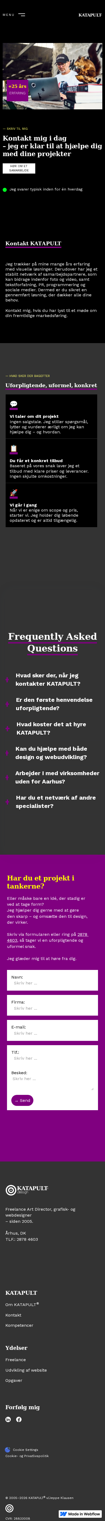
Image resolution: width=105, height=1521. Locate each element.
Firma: (18, 1002)
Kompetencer (19, 1325)
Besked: (19, 1072)
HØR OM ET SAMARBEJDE (19, 168)
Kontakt (13, 1315)
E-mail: (18, 1027)
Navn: (17, 977)
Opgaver (13, 1380)
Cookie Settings (25, 1450)
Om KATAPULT (22, 1304)
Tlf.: (15, 1052)
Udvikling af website (26, 1370)
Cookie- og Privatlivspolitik (27, 1456)
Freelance (15, 1359)
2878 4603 (27, 1239)
